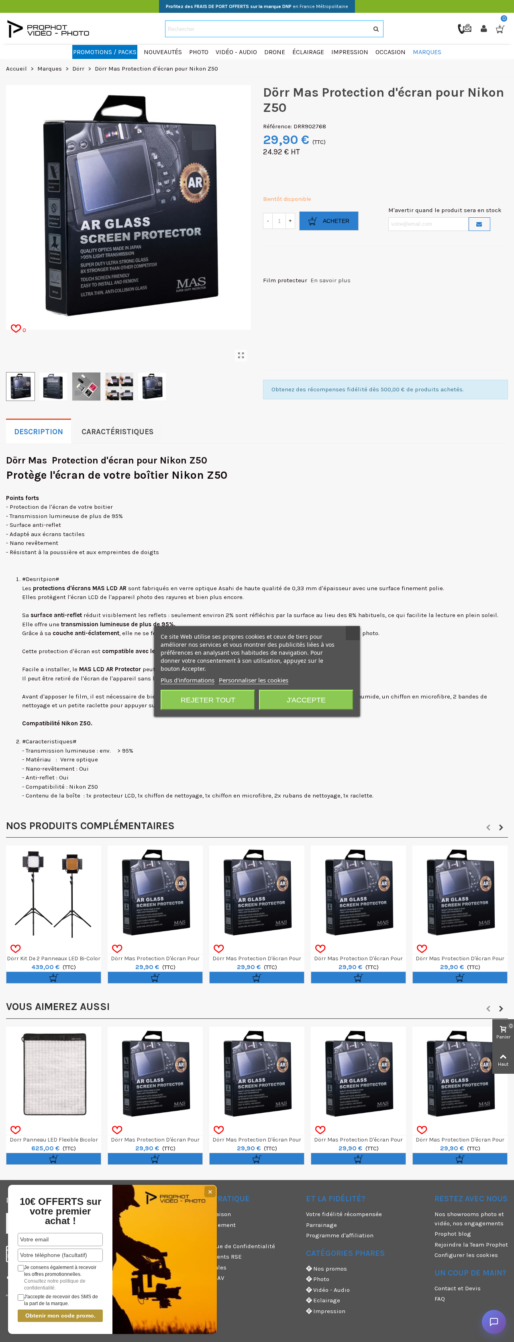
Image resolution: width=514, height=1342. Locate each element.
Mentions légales (201, 1267)
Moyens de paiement (206, 1225)
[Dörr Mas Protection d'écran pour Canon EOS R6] (155, 1074)
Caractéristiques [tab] (117, 431)
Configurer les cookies (466, 1255)
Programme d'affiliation (339, 1235)
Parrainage (321, 1225)
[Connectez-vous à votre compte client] (485, 29)
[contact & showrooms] (465, 28)
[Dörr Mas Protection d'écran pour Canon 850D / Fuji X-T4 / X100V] (358, 893)
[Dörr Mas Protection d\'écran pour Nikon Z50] (241, 356)
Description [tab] (38, 431)
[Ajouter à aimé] (15, 949)
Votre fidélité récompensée (344, 1214)
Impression (329, 1311)
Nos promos (330, 1268)
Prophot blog (452, 1233)
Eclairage (326, 1300)
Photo (321, 1279)
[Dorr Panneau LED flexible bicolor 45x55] (53, 1074)
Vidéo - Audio (331, 1289)
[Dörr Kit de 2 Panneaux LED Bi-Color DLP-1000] (53, 893)
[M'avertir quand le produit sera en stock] (479, 224)
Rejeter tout (208, 700)
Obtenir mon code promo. (60, 1315)
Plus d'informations (187, 680)
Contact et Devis (457, 1288)
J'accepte (306, 700)
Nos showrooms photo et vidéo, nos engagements (469, 1218)
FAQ (439, 1298)
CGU (183, 1235)
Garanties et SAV (200, 1277)
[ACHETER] (53, 978)
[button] (488, 828)
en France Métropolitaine (257, 6)
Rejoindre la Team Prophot (471, 1244)
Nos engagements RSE (209, 1256)
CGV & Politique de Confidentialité (226, 1246)
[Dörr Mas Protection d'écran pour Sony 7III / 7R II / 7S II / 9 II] (256, 893)
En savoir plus (330, 280)
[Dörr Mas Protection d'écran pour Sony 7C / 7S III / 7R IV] (460, 893)
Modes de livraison (204, 1214)
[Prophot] (50, 29)
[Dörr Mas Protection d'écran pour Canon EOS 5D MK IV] (155, 893)
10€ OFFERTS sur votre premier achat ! (60, 1211)
